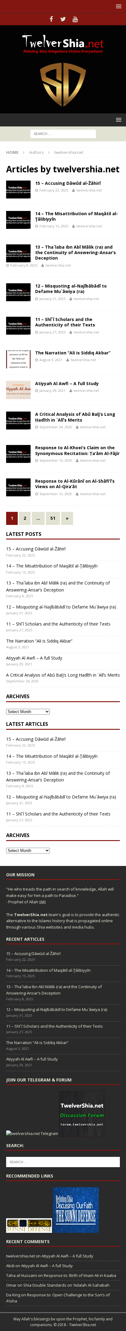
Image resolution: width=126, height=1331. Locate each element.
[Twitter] (63, 19)
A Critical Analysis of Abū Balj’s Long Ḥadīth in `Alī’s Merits (75, 416)
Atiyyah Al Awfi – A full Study (67, 383)
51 (52, 518)
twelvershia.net (89, 190)
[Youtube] (75, 19)
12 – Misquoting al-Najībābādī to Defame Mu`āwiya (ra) (71, 288)
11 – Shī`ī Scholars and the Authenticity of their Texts (65, 322)
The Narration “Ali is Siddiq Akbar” (72, 353)
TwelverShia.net (31, 914)
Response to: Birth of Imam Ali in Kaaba (80, 1275)
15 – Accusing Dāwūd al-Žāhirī (68, 183)
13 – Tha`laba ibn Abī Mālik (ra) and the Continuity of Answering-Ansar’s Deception (75, 252)
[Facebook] (51, 19)
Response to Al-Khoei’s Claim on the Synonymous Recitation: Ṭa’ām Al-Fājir (77, 450)
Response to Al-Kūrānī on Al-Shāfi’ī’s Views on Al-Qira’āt (75, 483)
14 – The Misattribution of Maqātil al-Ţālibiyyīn (76, 216)
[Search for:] (63, 133)
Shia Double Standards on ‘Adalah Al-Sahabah (66, 1285)
